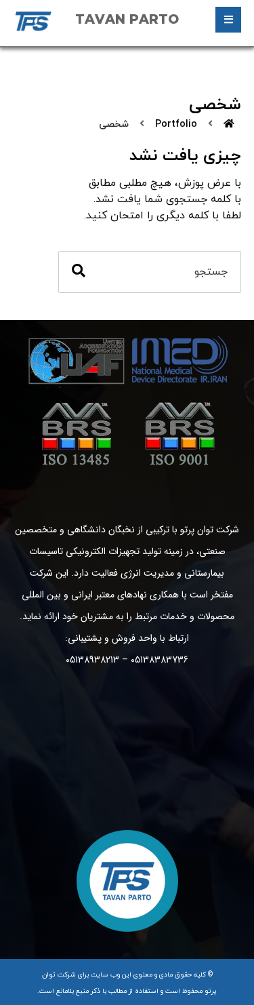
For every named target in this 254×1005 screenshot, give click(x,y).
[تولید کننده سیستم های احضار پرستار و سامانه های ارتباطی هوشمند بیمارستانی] (33, 20)
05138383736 (159, 659)
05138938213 (92, 659)
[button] (228, 20)
